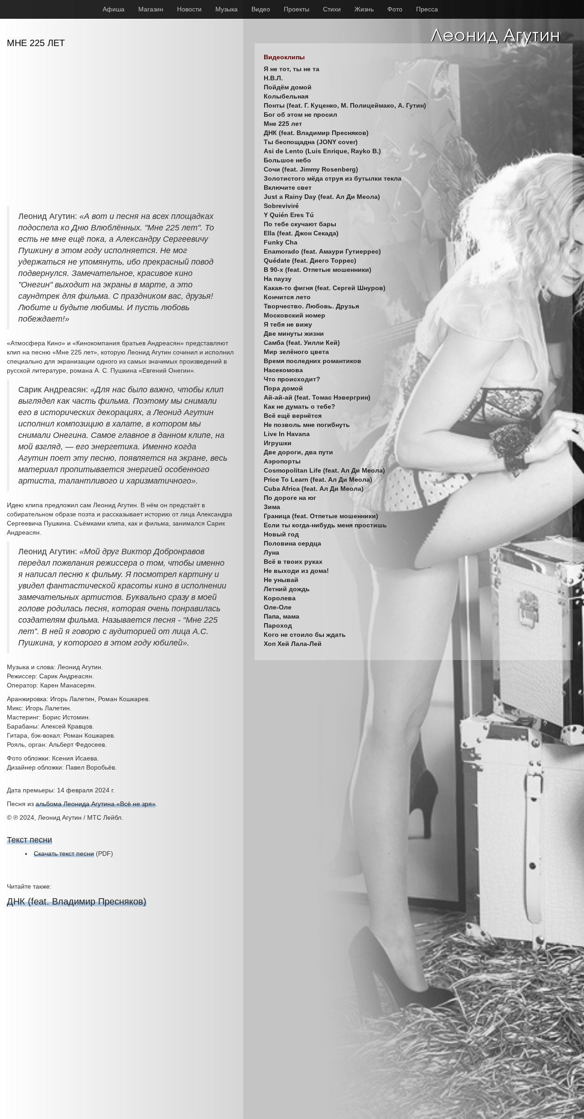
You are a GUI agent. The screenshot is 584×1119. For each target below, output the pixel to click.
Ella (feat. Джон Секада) (301, 233)
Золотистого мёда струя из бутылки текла (333, 178)
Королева (280, 598)
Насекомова (283, 370)
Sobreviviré (281, 205)
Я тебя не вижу (288, 324)
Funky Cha (280, 242)
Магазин (150, 9)
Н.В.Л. (273, 78)
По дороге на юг (290, 497)
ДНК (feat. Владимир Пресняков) (76, 901)
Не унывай (281, 579)
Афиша (114, 9)
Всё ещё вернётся (293, 415)
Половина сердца (292, 543)
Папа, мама (281, 616)
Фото (394, 9)
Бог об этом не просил (300, 114)
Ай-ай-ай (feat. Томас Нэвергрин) (317, 397)
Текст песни (29, 839)
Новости (189, 9)
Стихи (332, 9)
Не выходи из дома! (296, 570)
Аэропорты (282, 461)
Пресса (427, 9)
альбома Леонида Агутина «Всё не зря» (96, 803)
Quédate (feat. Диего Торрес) (310, 260)
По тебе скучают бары (300, 224)
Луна (271, 552)
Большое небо (287, 160)
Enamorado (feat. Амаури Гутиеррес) (322, 251)
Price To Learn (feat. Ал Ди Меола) (318, 479)
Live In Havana (287, 433)
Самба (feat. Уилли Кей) (302, 342)
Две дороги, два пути (298, 452)
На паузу (278, 278)
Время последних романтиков (312, 360)
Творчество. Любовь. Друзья (311, 306)
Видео (260, 9)
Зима (272, 506)
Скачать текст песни (64, 853)
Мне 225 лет (283, 123)
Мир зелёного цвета (296, 351)
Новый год (281, 534)
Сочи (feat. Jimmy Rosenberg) (311, 169)
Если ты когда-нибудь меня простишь (325, 525)
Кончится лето (287, 297)
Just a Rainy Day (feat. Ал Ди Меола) (322, 196)
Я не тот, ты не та (291, 69)
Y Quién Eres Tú (289, 215)
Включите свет (288, 187)
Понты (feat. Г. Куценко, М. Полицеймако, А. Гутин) (345, 105)
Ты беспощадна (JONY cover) (311, 142)
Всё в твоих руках (293, 561)
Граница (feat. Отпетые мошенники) (321, 516)
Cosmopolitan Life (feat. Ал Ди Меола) (324, 470)
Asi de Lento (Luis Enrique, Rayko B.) (322, 151)
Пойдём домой (288, 87)
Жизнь (364, 9)
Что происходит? (292, 379)
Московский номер (294, 315)
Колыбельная (286, 96)
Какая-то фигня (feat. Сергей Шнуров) (325, 287)
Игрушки (278, 443)
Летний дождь (287, 589)
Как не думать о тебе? (299, 406)
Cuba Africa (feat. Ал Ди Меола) (314, 488)
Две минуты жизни (294, 333)
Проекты (296, 9)
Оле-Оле (278, 607)
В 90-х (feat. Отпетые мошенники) (317, 269)
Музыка (226, 9)
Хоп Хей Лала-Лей (293, 643)
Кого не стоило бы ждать (305, 634)
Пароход (278, 625)
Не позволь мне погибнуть (307, 424)
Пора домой (283, 388)
